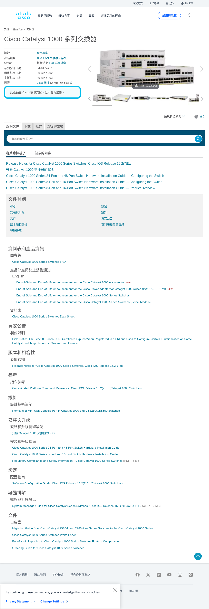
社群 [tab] (39, 126)
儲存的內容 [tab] (43, 153)
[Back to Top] (198, 556)
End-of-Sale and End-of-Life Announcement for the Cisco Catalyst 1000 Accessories (70, 282)
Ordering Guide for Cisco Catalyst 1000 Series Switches (48, 548)
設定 (104, 206)
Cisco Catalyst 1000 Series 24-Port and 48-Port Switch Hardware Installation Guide (65, 447)
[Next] (201, 69)
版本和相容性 (18, 224)
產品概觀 (42, 53)
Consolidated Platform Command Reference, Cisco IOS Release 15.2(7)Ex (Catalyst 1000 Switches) (77, 388)
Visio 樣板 (43, 82)
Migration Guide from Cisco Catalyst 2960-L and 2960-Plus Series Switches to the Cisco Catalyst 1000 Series (82, 528)
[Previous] (89, 69)
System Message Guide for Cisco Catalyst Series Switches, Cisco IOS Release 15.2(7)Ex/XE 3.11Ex (77, 505)
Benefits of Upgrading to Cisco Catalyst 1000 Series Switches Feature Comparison (65, 541)
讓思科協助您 (173, 116)
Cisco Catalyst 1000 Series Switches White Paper (44, 534)
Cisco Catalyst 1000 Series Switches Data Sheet (43, 316)
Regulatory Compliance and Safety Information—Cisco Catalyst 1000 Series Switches (67, 460)
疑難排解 (16, 230)
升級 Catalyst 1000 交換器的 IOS (30, 169)
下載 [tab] (27, 126)
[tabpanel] (104, 176)
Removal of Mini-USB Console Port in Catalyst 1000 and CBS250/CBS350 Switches (66, 410)
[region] (60, 596)
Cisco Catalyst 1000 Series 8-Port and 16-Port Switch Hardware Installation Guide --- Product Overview (80, 188)
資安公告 (107, 218)
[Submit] (198, 139)
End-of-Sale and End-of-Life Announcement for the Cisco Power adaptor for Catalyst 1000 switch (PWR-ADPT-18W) (91, 289)
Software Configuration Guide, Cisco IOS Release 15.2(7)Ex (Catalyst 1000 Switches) (67, 483)
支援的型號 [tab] (55, 126)
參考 (13, 206)
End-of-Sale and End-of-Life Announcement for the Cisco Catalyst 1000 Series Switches (73, 295)
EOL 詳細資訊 (58, 63)
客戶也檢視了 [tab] (16, 153)
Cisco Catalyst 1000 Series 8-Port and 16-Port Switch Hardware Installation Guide (65, 454)
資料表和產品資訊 (112, 224)
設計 (104, 212)
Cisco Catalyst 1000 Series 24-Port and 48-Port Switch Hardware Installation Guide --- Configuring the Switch (85, 176)
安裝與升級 (17, 212)
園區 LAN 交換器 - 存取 (52, 58)
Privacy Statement (18, 601)
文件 (13, 218)
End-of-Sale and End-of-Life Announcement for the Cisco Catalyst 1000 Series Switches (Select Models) (83, 302)
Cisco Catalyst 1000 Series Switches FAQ (39, 261)
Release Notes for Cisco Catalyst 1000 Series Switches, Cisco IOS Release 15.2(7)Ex (68, 163)
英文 (202, 116)
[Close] (115, 590)
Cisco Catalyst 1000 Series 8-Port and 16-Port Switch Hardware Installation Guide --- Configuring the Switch (84, 182)
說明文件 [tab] (12, 126)
